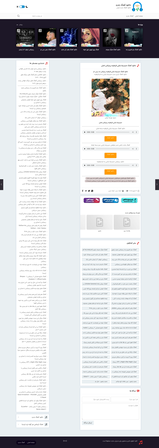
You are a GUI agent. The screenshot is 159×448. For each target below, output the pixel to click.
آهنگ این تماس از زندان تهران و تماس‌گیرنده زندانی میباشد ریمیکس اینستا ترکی (123, 303)
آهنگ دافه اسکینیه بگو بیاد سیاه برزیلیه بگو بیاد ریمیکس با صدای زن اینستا (94, 269)
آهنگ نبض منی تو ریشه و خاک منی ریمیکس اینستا (123, 259)
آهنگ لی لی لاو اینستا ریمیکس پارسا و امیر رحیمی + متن (94, 347)
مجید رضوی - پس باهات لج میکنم (126, 381)
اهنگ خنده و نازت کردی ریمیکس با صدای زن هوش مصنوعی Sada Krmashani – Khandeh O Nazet (94, 372)
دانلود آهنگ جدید (123, 5)
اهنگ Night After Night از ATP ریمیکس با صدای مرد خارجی (123, 362)
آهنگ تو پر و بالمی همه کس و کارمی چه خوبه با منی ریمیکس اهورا (94, 337)
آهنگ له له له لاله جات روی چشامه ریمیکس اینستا (123, 328)
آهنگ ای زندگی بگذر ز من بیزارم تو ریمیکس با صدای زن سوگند (94, 274)
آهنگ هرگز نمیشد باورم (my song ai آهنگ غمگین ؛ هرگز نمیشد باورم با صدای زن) (94, 250)
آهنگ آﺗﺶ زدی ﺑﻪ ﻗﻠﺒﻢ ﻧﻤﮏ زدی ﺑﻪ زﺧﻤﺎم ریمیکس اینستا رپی (94, 294)
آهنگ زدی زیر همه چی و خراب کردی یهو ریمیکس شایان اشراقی (94, 279)
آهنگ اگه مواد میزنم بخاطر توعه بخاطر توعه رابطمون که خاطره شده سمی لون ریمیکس (123, 323)
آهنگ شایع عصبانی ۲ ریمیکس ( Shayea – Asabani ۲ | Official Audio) (94, 328)
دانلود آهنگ (110, 138)
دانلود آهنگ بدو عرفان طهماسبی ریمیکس (33, 121)
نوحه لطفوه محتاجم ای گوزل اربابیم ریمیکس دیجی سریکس (94, 298)
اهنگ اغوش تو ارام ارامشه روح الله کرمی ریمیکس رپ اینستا (94, 289)
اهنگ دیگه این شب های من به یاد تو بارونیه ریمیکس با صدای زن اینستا (123, 352)
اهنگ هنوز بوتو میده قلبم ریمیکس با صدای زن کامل (94, 333)
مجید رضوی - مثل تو (101, 381)
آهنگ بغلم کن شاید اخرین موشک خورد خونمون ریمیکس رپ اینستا (94, 254)
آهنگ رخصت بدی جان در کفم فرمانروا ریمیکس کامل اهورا (123, 284)
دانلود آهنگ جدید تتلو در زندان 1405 (35, 231)
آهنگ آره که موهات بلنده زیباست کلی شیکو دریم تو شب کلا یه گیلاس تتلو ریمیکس (123, 298)
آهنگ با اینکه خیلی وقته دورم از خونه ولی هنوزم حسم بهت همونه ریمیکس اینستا (123, 294)
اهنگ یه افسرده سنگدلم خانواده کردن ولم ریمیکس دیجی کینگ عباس (123, 318)
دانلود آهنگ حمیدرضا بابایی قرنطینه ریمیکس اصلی (118, 65)
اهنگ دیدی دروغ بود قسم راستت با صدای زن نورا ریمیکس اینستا (94, 357)
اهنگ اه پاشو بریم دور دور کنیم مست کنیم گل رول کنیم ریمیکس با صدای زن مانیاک (123, 274)
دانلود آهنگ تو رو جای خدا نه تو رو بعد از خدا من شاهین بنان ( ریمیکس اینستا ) (110, 181)
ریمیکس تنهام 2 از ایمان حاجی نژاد (96, 259)
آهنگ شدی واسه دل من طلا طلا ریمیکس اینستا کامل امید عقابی (123, 367)
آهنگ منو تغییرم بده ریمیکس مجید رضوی (123, 250)
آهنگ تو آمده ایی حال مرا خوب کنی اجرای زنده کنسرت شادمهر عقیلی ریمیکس (123, 333)
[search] (18, 16)
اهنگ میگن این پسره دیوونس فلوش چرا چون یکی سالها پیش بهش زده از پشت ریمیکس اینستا (123, 347)
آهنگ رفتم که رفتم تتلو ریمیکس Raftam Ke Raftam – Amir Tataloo (123, 308)
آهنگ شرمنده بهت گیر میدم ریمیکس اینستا (94, 318)
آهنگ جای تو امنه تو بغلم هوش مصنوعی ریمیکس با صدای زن (94, 303)
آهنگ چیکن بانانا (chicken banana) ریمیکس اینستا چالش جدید (94, 284)
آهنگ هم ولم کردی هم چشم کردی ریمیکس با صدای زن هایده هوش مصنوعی (123, 337)
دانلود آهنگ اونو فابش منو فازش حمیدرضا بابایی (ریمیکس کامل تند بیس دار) (110, 178)
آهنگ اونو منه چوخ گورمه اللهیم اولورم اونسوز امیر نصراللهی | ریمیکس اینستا (123, 289)
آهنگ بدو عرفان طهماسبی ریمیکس (125, 264)
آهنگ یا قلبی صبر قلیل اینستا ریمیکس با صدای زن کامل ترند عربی (94, 362)
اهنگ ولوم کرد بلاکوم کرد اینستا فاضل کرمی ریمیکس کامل (123, 376)
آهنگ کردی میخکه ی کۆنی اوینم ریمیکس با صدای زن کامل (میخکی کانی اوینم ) (94, 342)
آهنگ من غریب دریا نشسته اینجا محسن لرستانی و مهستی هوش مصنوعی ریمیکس (123, 269)
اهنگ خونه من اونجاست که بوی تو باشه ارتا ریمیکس (94, 323)
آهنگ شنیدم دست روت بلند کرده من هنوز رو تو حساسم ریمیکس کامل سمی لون (94, 264)
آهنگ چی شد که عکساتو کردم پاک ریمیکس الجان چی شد (123, 313)
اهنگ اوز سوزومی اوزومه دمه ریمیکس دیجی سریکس (123, 372)
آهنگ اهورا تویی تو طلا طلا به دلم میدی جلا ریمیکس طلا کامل (123, 342)
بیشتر (20, 25)
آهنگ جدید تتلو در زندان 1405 (98, 308)
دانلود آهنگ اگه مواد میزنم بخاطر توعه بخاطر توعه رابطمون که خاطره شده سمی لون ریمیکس (32, 259)
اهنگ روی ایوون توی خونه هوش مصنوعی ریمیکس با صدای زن (123, 254)
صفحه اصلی (139, 16)
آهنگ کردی (111, 191)
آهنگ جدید (129, 16)
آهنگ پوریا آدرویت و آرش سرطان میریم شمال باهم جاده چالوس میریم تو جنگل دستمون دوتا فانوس (123, 357)
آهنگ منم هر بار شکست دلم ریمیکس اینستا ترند (94, 367)
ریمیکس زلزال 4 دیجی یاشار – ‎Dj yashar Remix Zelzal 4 (94, 376)
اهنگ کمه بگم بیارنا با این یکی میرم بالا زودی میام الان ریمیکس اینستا (94, 313)
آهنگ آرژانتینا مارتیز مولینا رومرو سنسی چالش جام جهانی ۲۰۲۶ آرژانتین (123, 279)
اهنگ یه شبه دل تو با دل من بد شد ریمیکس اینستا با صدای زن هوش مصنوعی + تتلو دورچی (94, 352)
